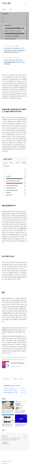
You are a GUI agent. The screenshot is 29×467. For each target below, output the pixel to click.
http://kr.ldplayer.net (9, 46)
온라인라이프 (7, 385)
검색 (22, 3)
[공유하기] (8, 379)
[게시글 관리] (10, 379)
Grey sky (6, 3)
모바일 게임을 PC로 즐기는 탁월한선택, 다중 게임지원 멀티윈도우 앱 (14, 51)
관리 (11, 9)
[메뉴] (26, 3)
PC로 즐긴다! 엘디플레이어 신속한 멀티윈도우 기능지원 (14, 48)
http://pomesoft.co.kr (10, 57)
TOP (25, 462)
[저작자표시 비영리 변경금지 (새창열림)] (21, 379)
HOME (4, 9)
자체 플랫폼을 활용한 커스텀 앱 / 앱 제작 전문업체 (14, 63)
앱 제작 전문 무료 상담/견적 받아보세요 (14, 60)
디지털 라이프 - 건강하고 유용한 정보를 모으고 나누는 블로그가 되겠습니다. (11, 439)
